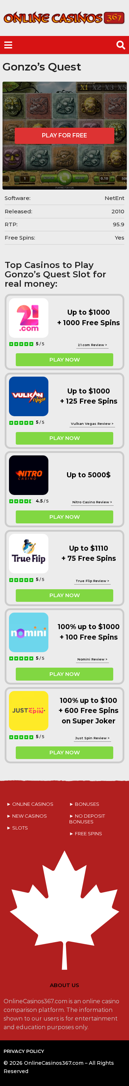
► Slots (17, 828)
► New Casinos (26, 816)
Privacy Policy (24, 1051)
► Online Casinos (29, 804)
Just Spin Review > (92, 738)
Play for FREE (64, 135)
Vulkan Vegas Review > (92, 424)
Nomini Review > (92, 659)
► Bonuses (84, 804)
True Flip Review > (92, 581)
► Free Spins (85, 833)
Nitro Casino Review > (92, 502)
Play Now (64, 359)
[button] (8, 45)
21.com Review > (92, 345)
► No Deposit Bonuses (87, 818)
